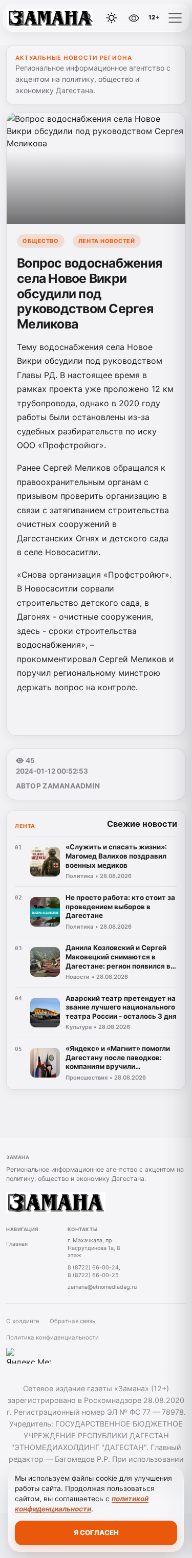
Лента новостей (106, 241)
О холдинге (22, 1321)
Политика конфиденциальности (52, 1337)
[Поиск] (88, 18)
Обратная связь (72, 1321)
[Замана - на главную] (50, 18)
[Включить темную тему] (111, 18)
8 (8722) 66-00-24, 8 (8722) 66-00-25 (94, 1271)
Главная (17, 1243)
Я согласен (96, 1532)
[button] (175, 18)
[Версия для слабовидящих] (133, 18)
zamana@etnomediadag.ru (102, 1286)
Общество (40, 241)
